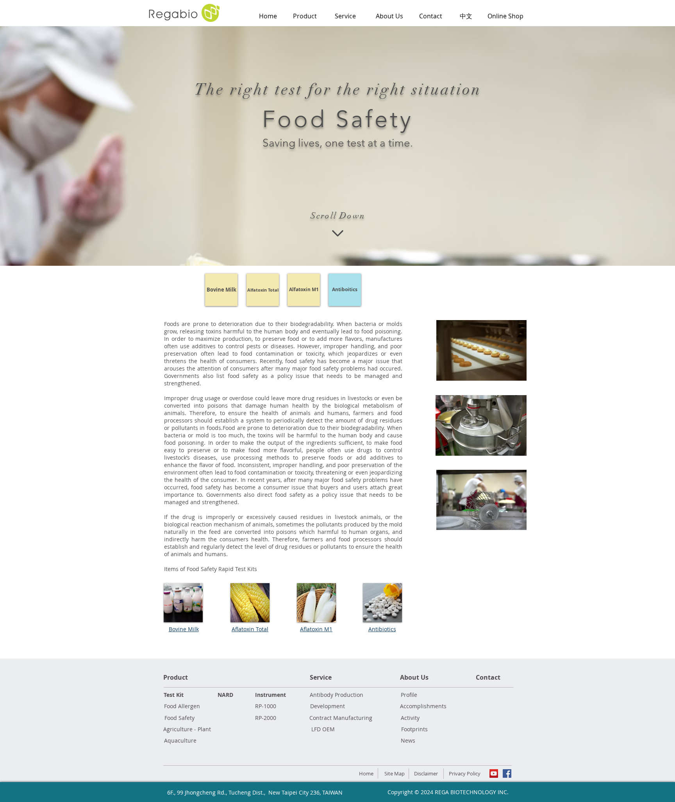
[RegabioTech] (493, 773)
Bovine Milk (184, 629)
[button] (345, 16)
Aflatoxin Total (250, 629)
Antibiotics (382, 629)
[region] (345, 46)
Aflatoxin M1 (316, 629)
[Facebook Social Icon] (507, 773)
